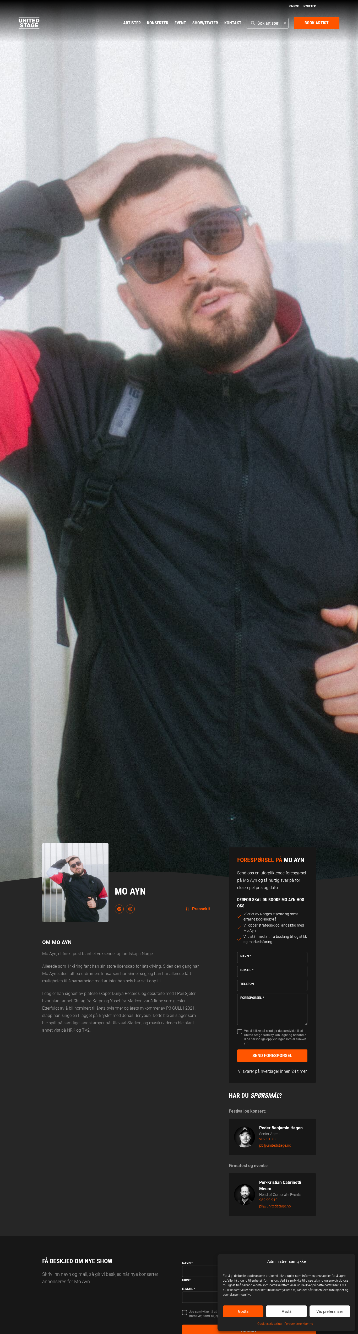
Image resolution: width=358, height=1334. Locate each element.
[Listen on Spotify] (119, 909)
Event (180, 22)
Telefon (247, 984)
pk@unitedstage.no (275, 1206)
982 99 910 (268, 1200)
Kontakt (232, 22)
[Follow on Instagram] (130, 909)
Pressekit (200, 908)
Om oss (294, 6)
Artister (132, 22)
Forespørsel (252, 998)
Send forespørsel (272, 1055)
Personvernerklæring (298, 1324)
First (186, 1280)
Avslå (286, 1311)
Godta (243, 1311)
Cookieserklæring (269, 1324)
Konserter (157, 22)
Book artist (317, 22)
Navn (245, 956)
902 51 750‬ (268, 1139)
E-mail (246, 970)
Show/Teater (205, 22)
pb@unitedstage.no (275, 1145)
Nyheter (309, 6)
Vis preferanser (329, 1311)
